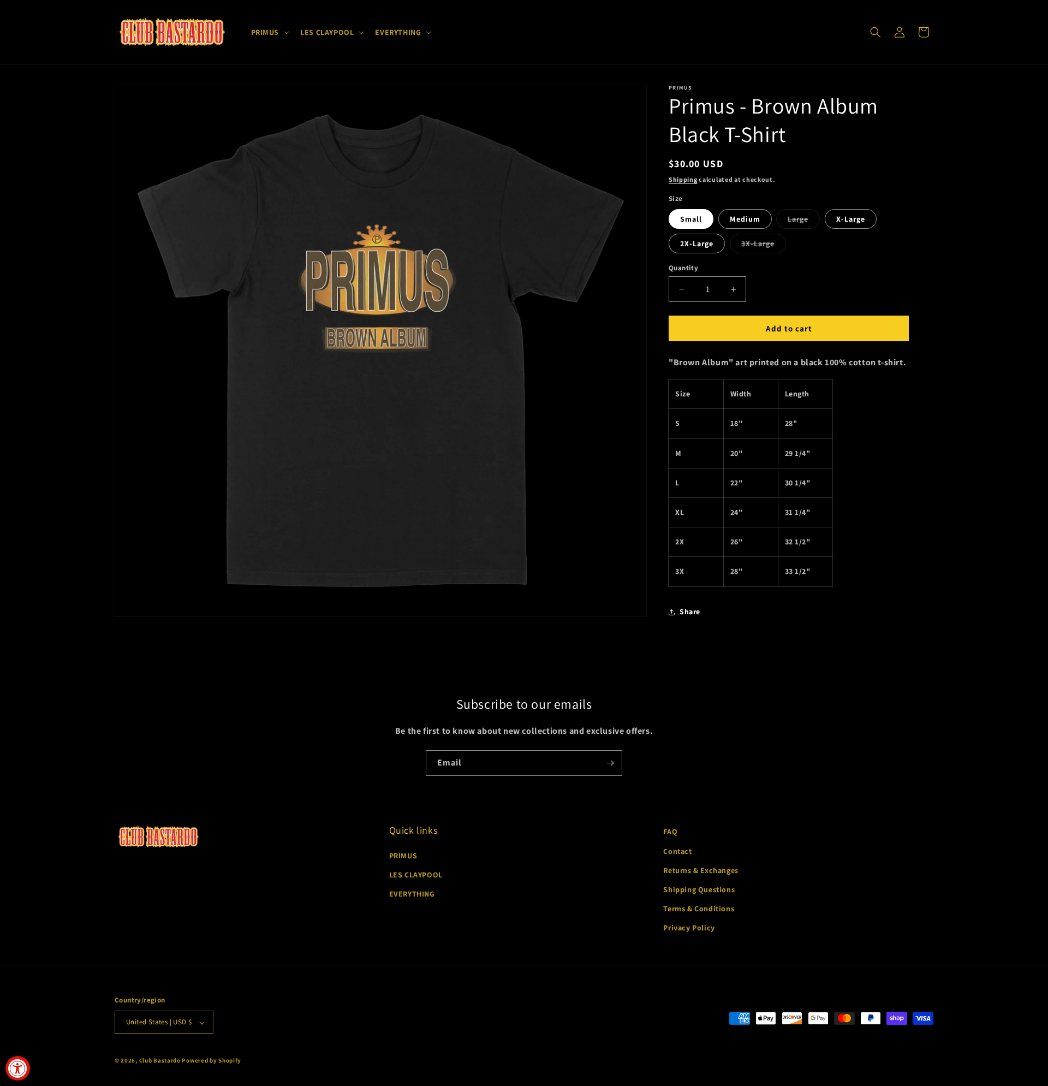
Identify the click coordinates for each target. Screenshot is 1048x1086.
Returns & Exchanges (700, 870)
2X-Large (696, 243)
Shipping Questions (699, 889)
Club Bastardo (160, 1061)
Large (804, 221)
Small (691, 219)
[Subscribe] (610, 763)
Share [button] (690, 611)
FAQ (670, 831)
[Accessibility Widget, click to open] (17, 1068)
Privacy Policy (688, 928)
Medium (745, 219)
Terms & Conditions (698, 908)
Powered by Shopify (211, 1061)
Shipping (683, 179)
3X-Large (763, 245)
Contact (677, 851)
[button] (269, 32)
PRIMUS (403, 855)
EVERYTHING (412, 894)
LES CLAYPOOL (416, 875)
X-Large (850, 219)
